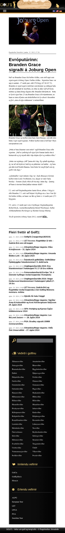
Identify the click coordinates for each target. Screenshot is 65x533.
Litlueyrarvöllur (38, 424)
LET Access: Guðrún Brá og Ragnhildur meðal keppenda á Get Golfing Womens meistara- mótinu (31, 289)
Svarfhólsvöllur (17, 443)
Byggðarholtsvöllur (39, 369)
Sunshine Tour (17, 518)
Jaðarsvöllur (36, 408)
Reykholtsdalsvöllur (39, 432)
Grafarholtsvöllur (18, 385)
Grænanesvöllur (38, 385)
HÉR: (45, 216)
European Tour (17, 501)
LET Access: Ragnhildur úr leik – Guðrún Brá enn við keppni (31, 242)
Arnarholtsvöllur (38, 361)
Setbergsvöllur (37, 436)
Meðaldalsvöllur (18, 428)
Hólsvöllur (36, 400)
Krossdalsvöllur (38, 420)
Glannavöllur (37, 381)
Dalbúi (14, 373)
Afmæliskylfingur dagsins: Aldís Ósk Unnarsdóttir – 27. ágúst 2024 (31, 329)
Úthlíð (34, 447)
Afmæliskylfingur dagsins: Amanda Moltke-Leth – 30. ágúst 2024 (32, 254)
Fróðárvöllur (37, 377)
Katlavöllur (36, 412)
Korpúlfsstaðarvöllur (19, 420)
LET (13, 506)
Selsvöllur (15, 436)
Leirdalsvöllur (17, 424)
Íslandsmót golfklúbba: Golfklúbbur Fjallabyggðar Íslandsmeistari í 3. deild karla (32, 261)
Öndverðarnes (17, 432)
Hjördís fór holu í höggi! (34, 296)
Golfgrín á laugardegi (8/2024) (37, 237)
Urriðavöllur (16, 447)
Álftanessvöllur (17, 361)
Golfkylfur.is (17, 476)
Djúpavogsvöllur (38, 373)
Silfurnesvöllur (17, 439)
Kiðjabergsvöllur (38, 416)
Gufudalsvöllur (17, 389)
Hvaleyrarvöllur (18, 408)
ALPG (14, 497)
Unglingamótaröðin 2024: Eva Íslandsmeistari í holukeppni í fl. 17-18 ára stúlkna (31, 267)
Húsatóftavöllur (38, 404)
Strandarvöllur (37, 439)
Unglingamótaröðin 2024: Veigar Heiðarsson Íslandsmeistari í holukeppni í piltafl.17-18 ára (31, 281)
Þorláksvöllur (17, 455)
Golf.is (14, 472)
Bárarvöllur (36, 365)
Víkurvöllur (36, 451)
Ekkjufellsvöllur (18, 377)
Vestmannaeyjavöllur (19, 451)
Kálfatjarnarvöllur (18, 412)
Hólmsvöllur (16, 400)
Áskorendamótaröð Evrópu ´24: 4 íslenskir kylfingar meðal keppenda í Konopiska (31, 273)
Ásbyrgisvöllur (17, 365)
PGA (14, 514)
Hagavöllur (36, 389)
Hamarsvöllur (17, 392)
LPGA (14, 509)
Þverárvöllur (37, 455)
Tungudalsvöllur (38, 443)
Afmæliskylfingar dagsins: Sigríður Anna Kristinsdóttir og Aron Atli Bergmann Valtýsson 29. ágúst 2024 (32, 302)
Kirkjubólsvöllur (18, 416)
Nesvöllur (36, 428)
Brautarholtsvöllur (18, 369)
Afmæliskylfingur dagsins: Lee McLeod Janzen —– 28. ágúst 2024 (30, 316)
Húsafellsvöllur (17, 404)
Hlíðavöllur (36, 396)
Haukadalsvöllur (38, 392)
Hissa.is (15, 480)
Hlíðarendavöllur (18, 396)
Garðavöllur (16, 381)
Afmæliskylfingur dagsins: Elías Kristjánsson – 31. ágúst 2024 (31, 248)
